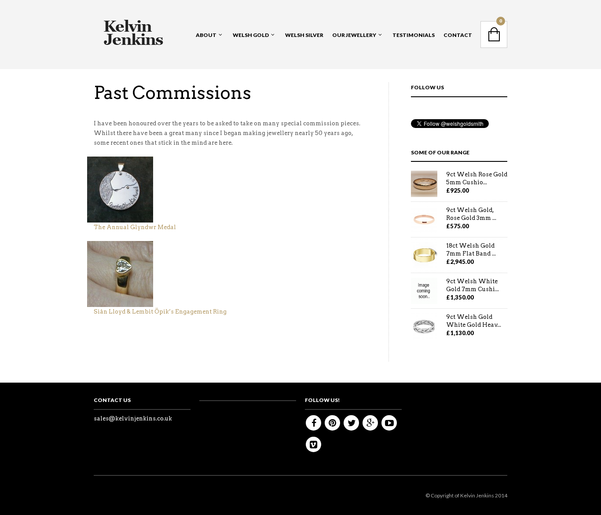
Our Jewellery (354, 35)
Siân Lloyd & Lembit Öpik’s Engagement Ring (160, 311)
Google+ (370, 422)
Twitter (351, 422)
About (206, 35)
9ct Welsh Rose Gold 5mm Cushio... (476, 178)
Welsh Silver (304, 35)
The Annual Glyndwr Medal (135, 227)
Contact (457, 35)
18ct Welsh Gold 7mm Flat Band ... (471, 249)
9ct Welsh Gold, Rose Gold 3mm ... (471, 214)
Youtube (389, 422)
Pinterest (332, 422)
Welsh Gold (251, 35)
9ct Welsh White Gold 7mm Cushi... (472, 285)
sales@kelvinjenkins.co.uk (133, 418)
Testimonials (413, 35)
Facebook (313, 422)
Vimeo (313, 444)
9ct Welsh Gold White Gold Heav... (473, 321)
